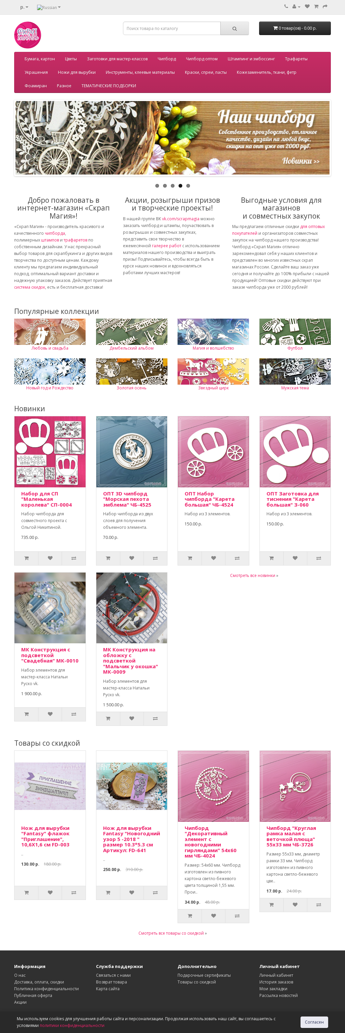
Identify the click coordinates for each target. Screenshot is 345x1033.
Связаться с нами (113, 975)
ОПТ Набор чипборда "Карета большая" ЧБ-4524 (209, 499)
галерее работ (166, 246)
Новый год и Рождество (49, 388)
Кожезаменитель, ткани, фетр (266, 72)
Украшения (36, 72)
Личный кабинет (276, 975)
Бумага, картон (40, 59)
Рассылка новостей (278, 995)
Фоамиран (36, 86)
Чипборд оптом (202, 59)
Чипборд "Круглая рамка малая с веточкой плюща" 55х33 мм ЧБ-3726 (291, 836)
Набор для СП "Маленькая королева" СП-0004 (46, 499)
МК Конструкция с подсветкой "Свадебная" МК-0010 (50, 655)
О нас (20, 975)
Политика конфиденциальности (46, 989)
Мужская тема (295, 388)
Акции (20, 1002)
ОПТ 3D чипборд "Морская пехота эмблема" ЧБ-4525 (127, 499)
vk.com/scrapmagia (180, 219)
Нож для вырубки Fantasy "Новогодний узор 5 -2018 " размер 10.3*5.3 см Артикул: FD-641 (131, 839)
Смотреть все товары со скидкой (171, 933)
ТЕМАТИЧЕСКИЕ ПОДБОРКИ (109, 86)
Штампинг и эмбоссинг (251, 59)
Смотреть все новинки (252, 575)
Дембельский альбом (131, 348)
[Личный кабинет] (296, 6)
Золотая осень (132, 388)
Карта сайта (108, 989)
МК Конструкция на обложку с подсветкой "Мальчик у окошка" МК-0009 (130, 660)
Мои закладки (273, 989)
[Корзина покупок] (316, 6)
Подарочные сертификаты (204, 975)
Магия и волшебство (213, 348)
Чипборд (167, 59)
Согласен (314, 1022)
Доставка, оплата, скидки (39, 982)
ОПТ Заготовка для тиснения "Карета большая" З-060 (292, 499)
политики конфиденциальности (72, 1025)
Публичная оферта (33, 995)
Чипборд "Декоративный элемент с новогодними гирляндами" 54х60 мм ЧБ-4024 (211, 842)
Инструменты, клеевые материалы (140, 72)
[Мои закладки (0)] (307, 6)
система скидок (29, 287)
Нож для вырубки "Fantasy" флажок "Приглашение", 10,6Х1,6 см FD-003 (45, 836)
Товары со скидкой (197, 982)
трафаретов (75, 240)
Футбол (295, 348)
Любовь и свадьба (50, 348)
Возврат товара (111, 982)
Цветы (71, 59)
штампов (50, 240)
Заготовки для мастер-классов (117, 59)
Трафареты (296, 59)
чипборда (55, 233)
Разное (64, 86)
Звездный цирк (213, 388)
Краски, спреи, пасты (206, 72)
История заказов (276, 982)
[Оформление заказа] (325, 6)
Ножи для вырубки (77, 72)
